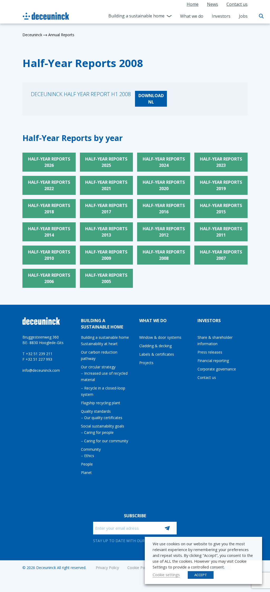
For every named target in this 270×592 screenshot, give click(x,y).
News (212, 4)
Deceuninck (32, 34)
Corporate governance (216, 369)
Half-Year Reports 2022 (49, 185)
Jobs (243, 16)
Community (91, 449)
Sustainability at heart (99, 343)
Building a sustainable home (136, 16)
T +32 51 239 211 (37, 353)
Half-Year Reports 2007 (221, 255)
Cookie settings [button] (166, 574)
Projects (146, 362)
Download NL (151, 99)
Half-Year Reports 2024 (164, 162)
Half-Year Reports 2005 (106, 278)
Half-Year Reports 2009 (106, 255)
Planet (86, 472)
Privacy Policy (107, 567)
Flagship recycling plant (100, 402)
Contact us (237, 4)
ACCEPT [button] (200, 574)
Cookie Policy (138, 567)
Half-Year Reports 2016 (164, 209)
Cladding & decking (155, 345)
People (87, 464)
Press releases (209, 352)
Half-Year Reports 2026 (49, 162)
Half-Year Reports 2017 (106, 209)
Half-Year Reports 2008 (164, 255)
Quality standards (96, 411)
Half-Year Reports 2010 (49, 255)
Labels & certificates (156, 354)
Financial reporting (213, 360)
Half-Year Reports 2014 (49, 232)
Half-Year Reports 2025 (106, 162)
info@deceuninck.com (41, 370)
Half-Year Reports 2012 (164, 232)
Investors (221, 16)
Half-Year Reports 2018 (49, 209)
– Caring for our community (104, 440)
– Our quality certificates (101, 417)
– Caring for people (97, 432)
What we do (191, 16)
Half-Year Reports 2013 (106, 232)
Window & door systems (160, 337)
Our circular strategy (98, 366)
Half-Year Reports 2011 (221, 232)
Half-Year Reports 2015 (221, 209)
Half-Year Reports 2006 (49, 278)
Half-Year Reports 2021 (106, 185)
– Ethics (87, 455)
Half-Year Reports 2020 (164, 185)
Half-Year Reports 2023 (221, 162)
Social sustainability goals (102, 426)
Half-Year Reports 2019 (221, 185)
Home (193, 4)
